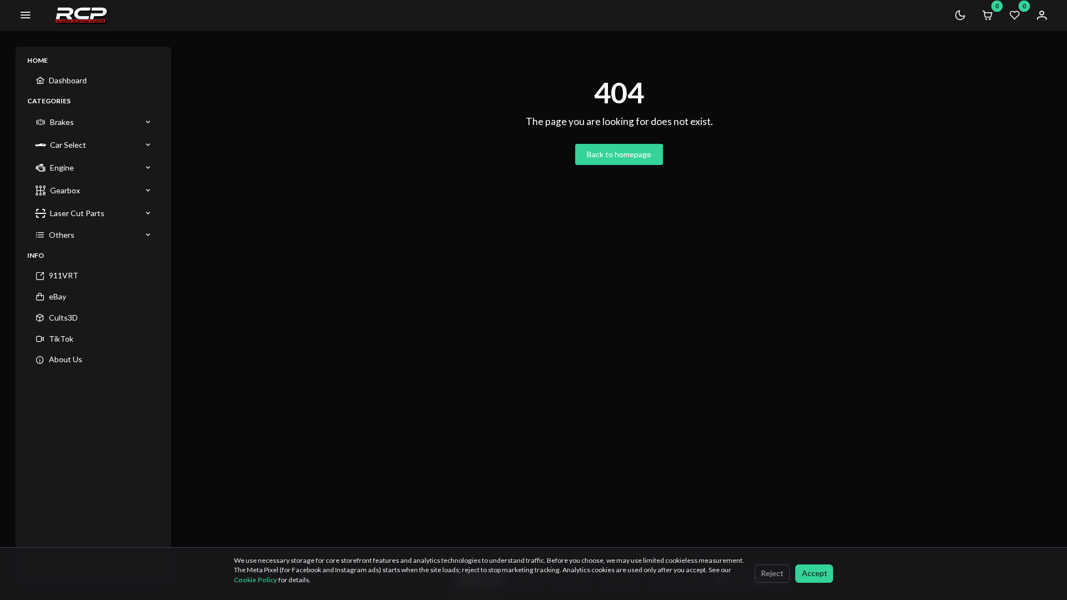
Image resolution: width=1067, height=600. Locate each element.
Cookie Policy (256, 580)
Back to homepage (619, 154)
